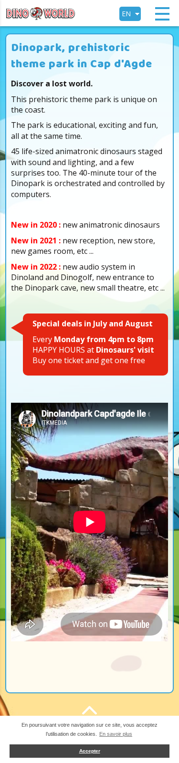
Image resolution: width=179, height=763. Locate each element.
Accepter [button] (89, 750)
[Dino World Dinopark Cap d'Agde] (40, 12)
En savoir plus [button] (115, 734)
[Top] (89, 710)
